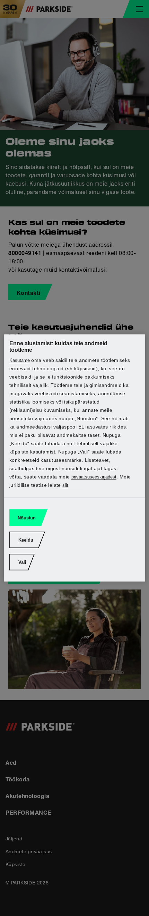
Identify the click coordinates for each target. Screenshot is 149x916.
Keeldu (25, 540)
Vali (22, 562)
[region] (74, 458)
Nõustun (27, 517)
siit (65, 485)
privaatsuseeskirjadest (93, 477)
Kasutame (19, 360)
